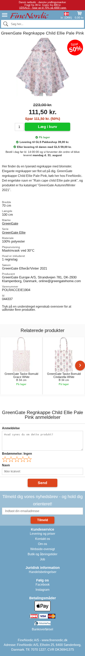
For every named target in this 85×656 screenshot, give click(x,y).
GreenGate (10, 223)
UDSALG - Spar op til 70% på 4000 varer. (43, 7)
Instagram (42, 589)
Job (42, 559)
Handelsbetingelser (42, 572)
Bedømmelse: (17, 453)
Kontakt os (42, 538)
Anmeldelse (11, 428)
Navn (6, 465)
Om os (42, 544)
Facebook (43, 584)
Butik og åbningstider (42, 554)
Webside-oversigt (42, 549)
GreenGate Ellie (14, 232)
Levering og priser (42, 533)
